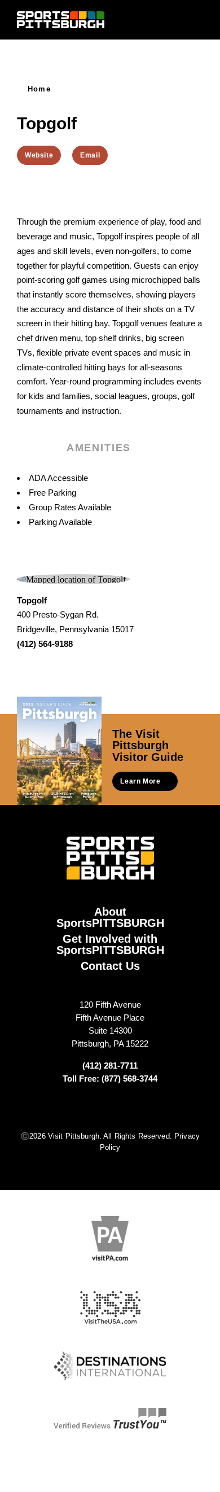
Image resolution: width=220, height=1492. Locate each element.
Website (39, 155)
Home (39, 89)
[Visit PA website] (110, 1238)
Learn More (140, 781)
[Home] (60, 19)
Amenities (99, 447)
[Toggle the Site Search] (176, 19)
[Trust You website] (110, 1418)
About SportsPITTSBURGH (110, 917)
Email (90, 155)
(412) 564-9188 (45, 644)
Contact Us (110, 966)
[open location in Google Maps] (71, 578)
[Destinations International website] (110, 1366)
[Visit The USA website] (110, 1307)
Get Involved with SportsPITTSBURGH (110, 944)
